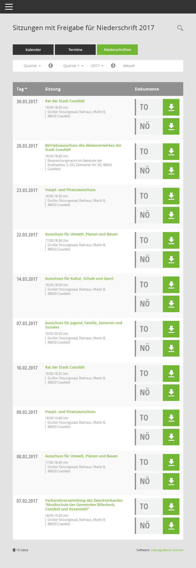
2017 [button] (95, 65)
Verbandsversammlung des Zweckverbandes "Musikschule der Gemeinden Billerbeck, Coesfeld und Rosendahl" (84, 504)
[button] (171, 107)
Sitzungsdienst (167, 550)
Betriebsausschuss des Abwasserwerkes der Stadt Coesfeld (83, 147)
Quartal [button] (31, 65)
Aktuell (129, 65)
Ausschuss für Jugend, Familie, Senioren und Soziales (83, 325)
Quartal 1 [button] (71, 65)
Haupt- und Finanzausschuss (70, 189)
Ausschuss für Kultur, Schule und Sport (79, 278)
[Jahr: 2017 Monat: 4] (113, 65)
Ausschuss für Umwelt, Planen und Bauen (81, 234)
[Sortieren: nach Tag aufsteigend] (26, 89)
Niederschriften (117, 49)
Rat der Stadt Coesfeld (64, 100)
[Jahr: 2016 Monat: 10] (51, 65)
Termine (75, 49)
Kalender (33, 49)
